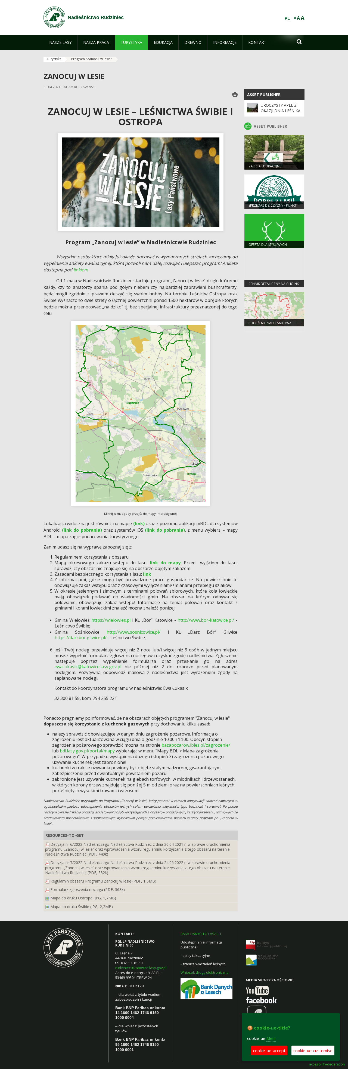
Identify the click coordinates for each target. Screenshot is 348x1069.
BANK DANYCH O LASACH (201, 933)
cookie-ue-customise (313, 1050)
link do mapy (165, 563)
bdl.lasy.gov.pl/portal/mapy (87, 751)
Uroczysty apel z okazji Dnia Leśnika (280, 108)
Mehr (271, 1038)
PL (287, 18)
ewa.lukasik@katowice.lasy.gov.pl (87, 667)
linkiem (80, 270)
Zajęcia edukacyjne (264, 166)
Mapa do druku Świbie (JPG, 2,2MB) (81, 906)
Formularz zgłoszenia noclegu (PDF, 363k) (87, 889)
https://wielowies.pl (110, 620)
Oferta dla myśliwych (267, 244)
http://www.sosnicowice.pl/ (133, 632)
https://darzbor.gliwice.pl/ (81, 638)
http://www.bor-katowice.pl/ (206, 620)
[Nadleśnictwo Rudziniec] (54, 17)
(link (150, 530)
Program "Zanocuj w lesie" (91, 59)
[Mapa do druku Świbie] (47, 906)
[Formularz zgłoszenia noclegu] (47, 889)
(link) (139, 523)
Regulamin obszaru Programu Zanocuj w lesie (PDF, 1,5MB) (103, 881)
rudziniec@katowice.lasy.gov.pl (140, 967)
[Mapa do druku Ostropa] (47, 897)
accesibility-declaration (327, 1064)
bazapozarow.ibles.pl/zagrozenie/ (195, 745)
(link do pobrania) (82, 530)
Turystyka (54, 59)
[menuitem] (60, 42)
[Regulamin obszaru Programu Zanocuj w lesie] (47, 881)
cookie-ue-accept (269, 1050)
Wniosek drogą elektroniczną (204, 972)
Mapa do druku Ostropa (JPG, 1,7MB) (83, 897)
